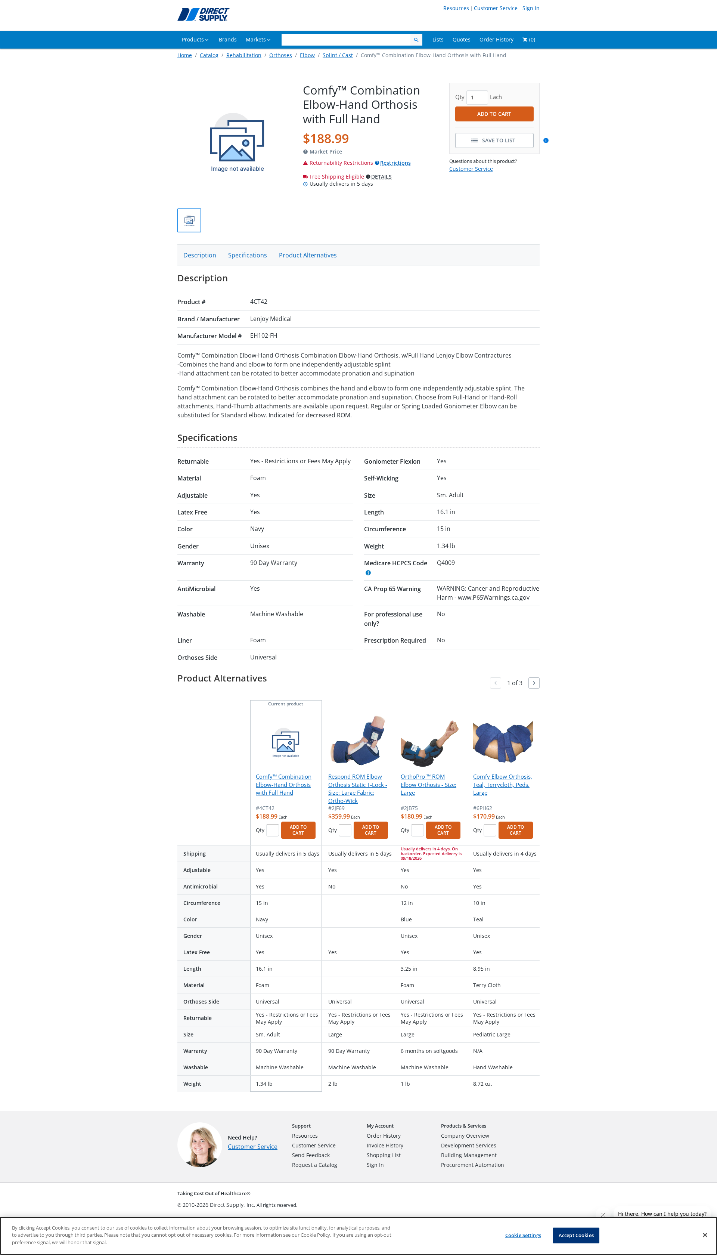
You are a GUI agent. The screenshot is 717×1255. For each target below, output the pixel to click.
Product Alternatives (308, 255)
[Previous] (495, 683)
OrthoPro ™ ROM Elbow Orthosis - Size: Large (428, 784)
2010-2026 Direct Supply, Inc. (219, 1204)
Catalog (209, 55)
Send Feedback (311, 1155)
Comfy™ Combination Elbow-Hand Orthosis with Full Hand (283, 784)
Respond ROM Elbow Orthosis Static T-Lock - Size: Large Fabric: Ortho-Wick (357, 788)
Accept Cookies (576, 1235)
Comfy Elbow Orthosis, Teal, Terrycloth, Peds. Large (502, 784)
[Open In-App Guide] (547, 140)
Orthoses (280, 55)
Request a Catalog (314, 1164)
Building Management (469, 1155)
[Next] (534, 683)
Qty (260, 830)
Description (199, 255)
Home (184, 55)
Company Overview (465, 1135)
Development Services (468, 1145)
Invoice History (385, 1145)
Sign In (531, 8)
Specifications (247, 255)
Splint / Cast (338, 55)
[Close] (705, 1235)
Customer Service (496, 8)
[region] (358, 1236)
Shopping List (384, 1155)
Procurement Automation (472, 1164)
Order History (384, 1135)
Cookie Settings (523, 1235)
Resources (456, 8)
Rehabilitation (243, 55)
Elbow (307, 55)
